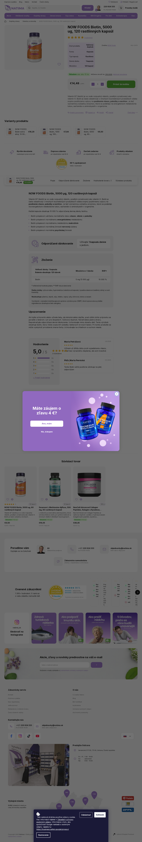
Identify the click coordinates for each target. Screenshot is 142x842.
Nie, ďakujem (47, 432)
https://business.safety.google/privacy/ (52, 829)
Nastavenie (43, 835)
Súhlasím (100, 815)
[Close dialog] (117, 394)
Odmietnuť (86, 815)
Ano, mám (47, 423)
